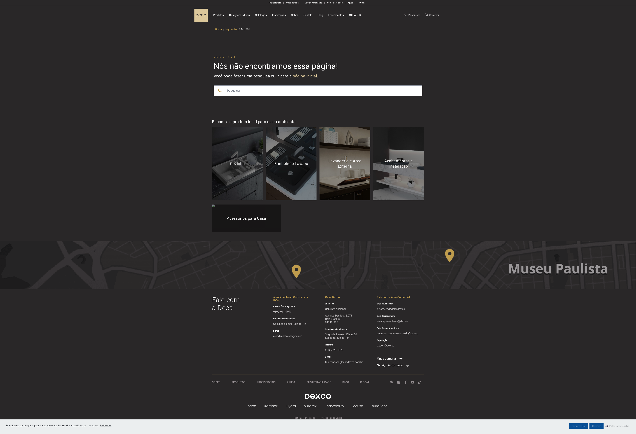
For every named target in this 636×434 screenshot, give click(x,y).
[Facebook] (405, 382)
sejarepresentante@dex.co (392, 321)
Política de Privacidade (304, 418)
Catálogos (261, 15)
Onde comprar (292, 3)
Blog (320, 15)
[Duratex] (310, 406)
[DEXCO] (318, 396)
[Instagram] (398, 382)
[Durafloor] (379, 406)
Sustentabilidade (335, 3)
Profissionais (275, 3)
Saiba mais (105, 425)
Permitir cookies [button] (578, 426)
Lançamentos (336, 15)
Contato (307, 15)
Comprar (434, 15)
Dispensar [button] (596, 426)
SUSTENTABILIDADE (319, 382)
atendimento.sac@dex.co (287, 336)
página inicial (305, 76)
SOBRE (216, 382)
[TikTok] (419, 382)
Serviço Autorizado (313, 3)
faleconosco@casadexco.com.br (344, 362)
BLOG (345, 382)
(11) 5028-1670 (334, 350)
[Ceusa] (358, 406)
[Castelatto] (335, 406)
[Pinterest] (392, 382)
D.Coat (362, 3)
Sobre (294, 15)
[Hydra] (291, 406)
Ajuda (350, 3)
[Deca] (201, 15)
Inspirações (279, 15)
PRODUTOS (238, 382)
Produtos (218, 15)
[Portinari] (271, 406)
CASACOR (355, 15)
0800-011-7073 (282, 311)
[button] (617, 426)
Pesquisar (414, 15)
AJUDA (291, 382)
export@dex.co (385, 345)
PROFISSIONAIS (266, 382)
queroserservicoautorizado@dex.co (397, 333)
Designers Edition (239, 15)
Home (218, 29)
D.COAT (364, 382)
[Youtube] (412, 382)
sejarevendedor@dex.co (391, 309)
